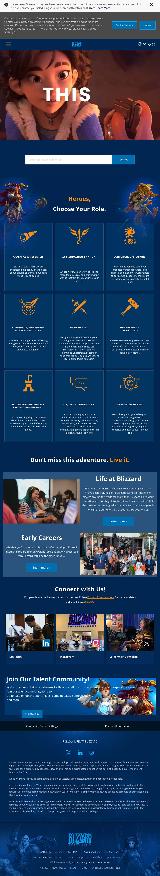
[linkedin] (80, 753)
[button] (124, 25)
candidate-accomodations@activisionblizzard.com (46, 791)
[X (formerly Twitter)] (130, 639)
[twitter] (68, 753)
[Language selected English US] (142, 44)
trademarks (44, 857)
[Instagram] (80, 639)
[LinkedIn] (29, 639)
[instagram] (91, 753)
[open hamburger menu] (8, 44)
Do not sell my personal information (91, 862)
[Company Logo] (76, 44)
